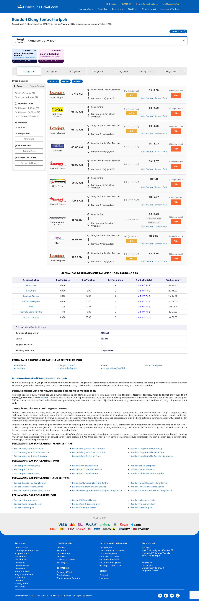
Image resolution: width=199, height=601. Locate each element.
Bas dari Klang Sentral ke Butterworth (31, 452)
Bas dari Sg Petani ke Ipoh (143, 500)
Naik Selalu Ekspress (31, 301)
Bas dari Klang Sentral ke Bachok (29, 448)
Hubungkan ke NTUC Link (111, 565)
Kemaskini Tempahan (110, 556)
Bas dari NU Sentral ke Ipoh (84, 500)
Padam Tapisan (37, 86)
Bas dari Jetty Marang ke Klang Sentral (90, 483)
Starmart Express (31, 317)
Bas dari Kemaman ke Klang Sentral (89, 486)
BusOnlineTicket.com (50, 596)
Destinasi (19, 580)
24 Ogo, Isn (52, 71)
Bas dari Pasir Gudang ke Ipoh (86, 504)
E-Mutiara (31, 290)
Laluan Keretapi (22, 565)
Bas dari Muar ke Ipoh (24, 507)
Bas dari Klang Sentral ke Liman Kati (88, 452)
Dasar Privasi (65, 596)
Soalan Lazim (106, 547)
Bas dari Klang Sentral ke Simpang (146, 448)
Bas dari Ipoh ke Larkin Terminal (87, 469)
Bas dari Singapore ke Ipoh (143, 504)
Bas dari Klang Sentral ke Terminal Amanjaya (152, 456)
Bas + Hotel (117, 9)
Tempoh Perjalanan (109, 553)
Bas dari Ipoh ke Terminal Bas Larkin (147, 473)
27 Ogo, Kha (122, 71)
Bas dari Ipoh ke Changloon (27, 465)
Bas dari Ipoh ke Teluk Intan (143, 469)
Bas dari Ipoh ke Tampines (143, 465)
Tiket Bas (102, 9)
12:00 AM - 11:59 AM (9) (28, 108)
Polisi (165, 98)
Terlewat (77, 81)
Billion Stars (31, 285)
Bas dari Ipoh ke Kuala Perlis (85, 465)
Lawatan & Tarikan (170, 9)
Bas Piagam (62, 562)
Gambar (158, 98)
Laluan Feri (20, 568)
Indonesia (104, 578)
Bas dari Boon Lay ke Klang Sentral (30, 483)
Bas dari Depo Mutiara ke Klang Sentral (32, 490)
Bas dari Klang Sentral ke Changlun (30, 456)
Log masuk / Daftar (170, 4)
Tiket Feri (132, 9)
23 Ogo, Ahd (29, 71)
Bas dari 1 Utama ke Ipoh (25, 500)
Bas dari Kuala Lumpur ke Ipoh (28, 504)
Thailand (104, 575)
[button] (24, 56)
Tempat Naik (29, 151)
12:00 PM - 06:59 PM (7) (29, 112)
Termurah (53, 81)
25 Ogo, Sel (75, 71)
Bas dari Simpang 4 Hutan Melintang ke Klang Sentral (97, 490)
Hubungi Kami (21, 583)
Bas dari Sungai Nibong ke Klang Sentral (149, 483)
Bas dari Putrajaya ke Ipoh (84, 507)
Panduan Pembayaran (110, 562)
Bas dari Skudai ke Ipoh (141, 507)
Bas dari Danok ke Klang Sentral (28, 486)
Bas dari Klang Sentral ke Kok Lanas (88, 448)
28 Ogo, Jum (146, 71)
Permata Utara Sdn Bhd (31, 312)
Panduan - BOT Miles (109, 559)
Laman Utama (87, 9)
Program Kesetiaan (24, 574)
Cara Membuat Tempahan (112, 550)
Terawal (65, 81)
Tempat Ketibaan (29, 163)
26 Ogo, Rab (98, 71)
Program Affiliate (65, 572)
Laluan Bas (20, 562)
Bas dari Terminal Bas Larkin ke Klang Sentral (151, 490)
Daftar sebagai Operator (68, 578)
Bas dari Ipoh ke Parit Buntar (85, 473)
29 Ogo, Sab (170, 71)
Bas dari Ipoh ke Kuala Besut (27, 473)
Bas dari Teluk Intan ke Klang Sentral (147, 486)
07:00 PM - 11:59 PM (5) (28, 116)
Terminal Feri (21, 559)
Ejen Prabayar (63, 575)
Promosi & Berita (22, 571)
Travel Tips (20, 577)
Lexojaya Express (31, 296)
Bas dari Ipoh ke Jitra (23, 469)
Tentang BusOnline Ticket (27, 550)
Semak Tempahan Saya (147, 4)
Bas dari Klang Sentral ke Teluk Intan (147, 452)
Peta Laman (20, 586)
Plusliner (43, 397)
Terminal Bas (21, 556)
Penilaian (149, 98)
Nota (143, 98)
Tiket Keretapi (149, 9)
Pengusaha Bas (22, 553)
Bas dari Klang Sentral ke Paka (86, 456)
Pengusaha (29, 139)
